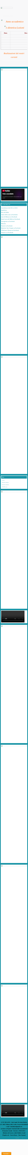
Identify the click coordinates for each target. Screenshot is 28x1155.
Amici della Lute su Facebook (9, 214)
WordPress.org (4, 486)
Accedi (3, 480)
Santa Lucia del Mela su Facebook (10, 219)
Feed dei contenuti (5, 482)
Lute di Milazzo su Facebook (9, 217)
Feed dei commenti (5, 484)
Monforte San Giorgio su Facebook (11, 228)
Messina (3, 223)
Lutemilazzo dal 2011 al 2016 (9, 208)
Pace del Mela (5, 212)
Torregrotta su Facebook (8, 221)
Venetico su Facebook (7, 232)
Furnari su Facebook (6, 226)
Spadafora (4, 210)
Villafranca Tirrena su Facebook (10, 230)
